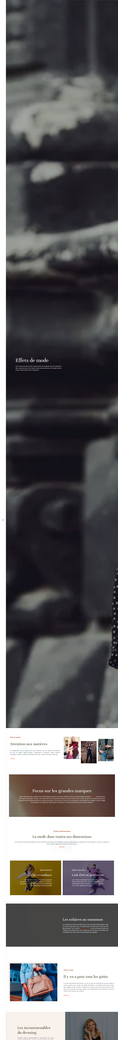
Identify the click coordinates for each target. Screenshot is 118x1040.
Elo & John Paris (85, 928)
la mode (93, 796)
